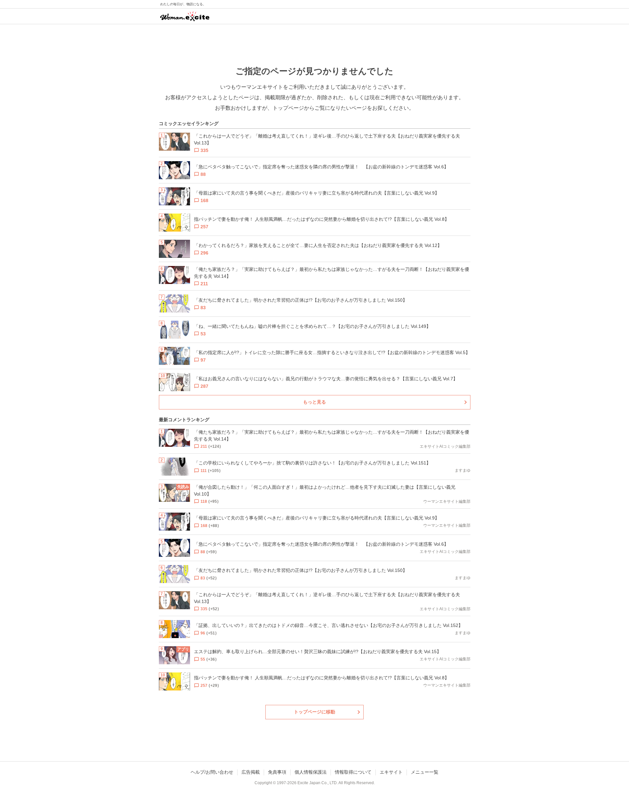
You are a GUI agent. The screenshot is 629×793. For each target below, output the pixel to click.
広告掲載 (250, 772)
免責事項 (277, 772)
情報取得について (353, 772)
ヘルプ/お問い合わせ (212, 772)
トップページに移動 (314, 711)
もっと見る (314, 402)
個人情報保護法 (311, 772)
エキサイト (391, 772)
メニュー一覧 (424, 772)
